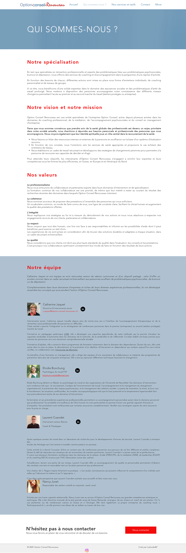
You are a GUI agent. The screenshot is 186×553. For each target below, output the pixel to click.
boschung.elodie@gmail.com (56, 375)
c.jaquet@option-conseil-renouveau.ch (60, 311)
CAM (66, 334)
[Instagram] (87, 550)
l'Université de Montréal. (66, 349)
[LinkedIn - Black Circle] (83, 309)
